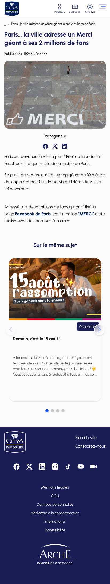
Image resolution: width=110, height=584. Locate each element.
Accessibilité (55, 530)
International (55, 521)
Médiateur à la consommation (55, 513)
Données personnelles (55, 504)
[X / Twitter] (55, 146)
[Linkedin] (64, 146)
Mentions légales (55, 487)
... (5, 24)
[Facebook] (45, 146)
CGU (55, 496)
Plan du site (86, 437)
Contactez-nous (90, 446)
